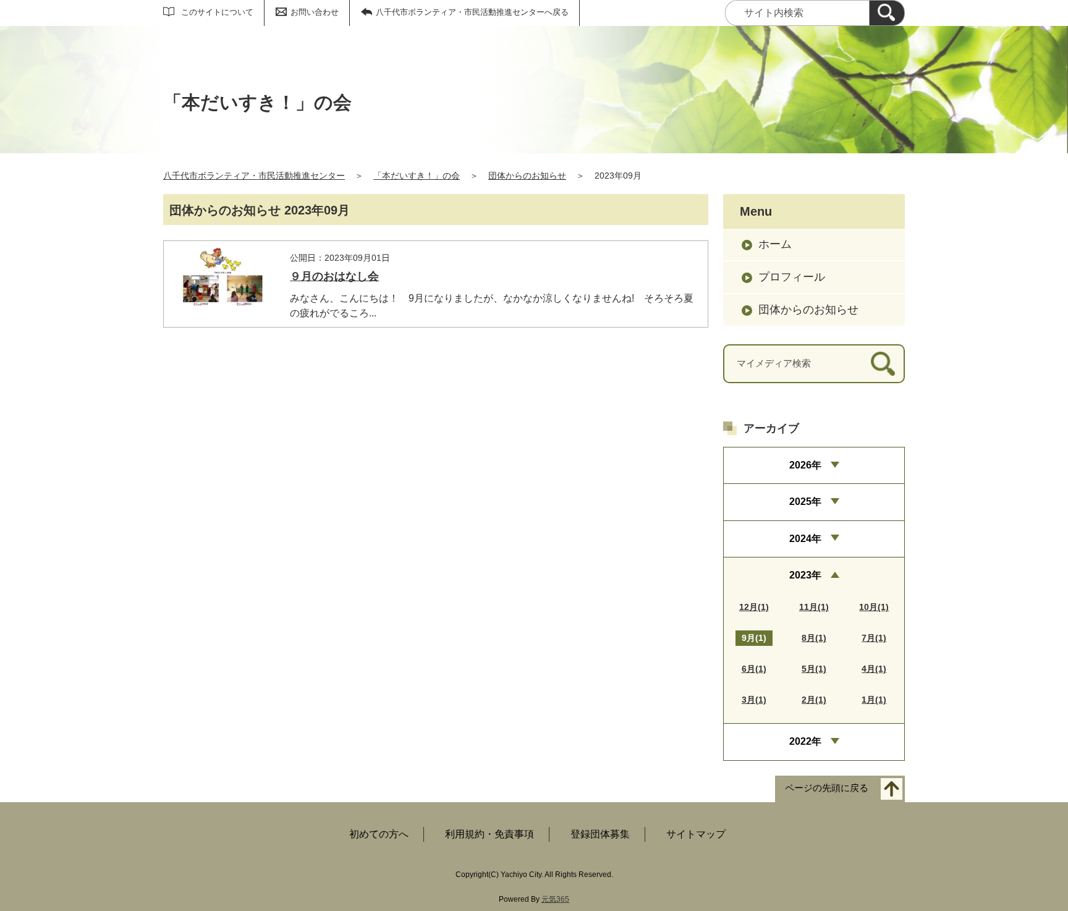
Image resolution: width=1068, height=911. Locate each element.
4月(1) (874, 669)
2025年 (805, 501)
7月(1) (874, 638)
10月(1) (874, 607)
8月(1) (814, 638)
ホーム (775, 244)
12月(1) (754, 607)
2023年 (805, 575)
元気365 (555, 899)
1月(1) (874, 700)
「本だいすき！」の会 (416, 175)
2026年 (805, 465)
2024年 (805, 538)
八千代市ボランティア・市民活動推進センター (254, 175)
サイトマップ (696, 834)
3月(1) (754, 700)
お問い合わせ (314, 12)
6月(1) (754, 669)
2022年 (805, 741)
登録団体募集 (600, 834)
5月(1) (814, 669)
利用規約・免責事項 (489, 834)
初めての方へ (379, 834)
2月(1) (814, 700)
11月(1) (814, 607)
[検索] (887, 13)
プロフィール (791, 277)
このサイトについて (217, 12)
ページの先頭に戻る (826, 787)
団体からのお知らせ (527, 175)
